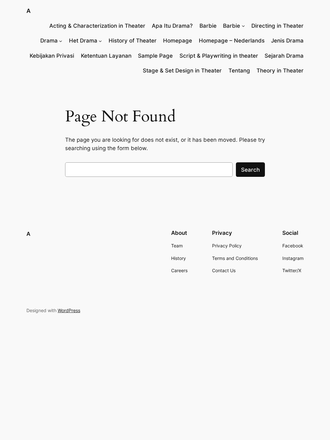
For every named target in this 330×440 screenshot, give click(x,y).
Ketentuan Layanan (106, 56)
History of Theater (133, 40)
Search (250, 170)
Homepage (177, 40)
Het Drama (83, 40)
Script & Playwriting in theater (219, 56)
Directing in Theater (277, 26)
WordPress (69, 310)
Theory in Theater (280, 70)
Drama (49, 40)
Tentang (239, 70)
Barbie (208, 26)
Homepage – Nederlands (232, 40)
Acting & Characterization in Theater (97, 26)
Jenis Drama (287, 40)
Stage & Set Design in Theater (182, 70)
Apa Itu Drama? (172, 26)
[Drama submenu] (60, 40)
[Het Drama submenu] (100, 40)
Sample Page (155, 56)
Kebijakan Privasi (52, 56)
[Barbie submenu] (243, 25)
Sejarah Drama (284, 56)
